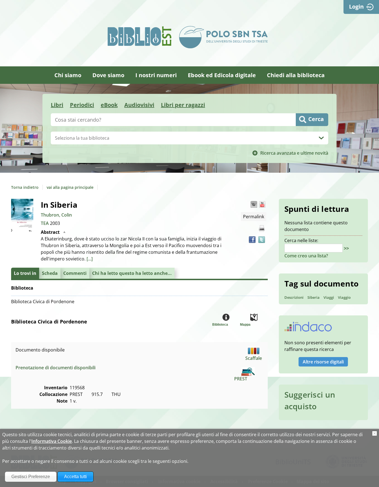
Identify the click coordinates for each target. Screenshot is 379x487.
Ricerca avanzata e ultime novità (294, 153)
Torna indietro (25, 187)
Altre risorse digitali (323, 362)
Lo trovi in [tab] (25, 273)
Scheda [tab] (50, 273)
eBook (109, 105)
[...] (90, 259)
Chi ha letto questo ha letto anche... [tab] (132, 273)
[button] (254, 204)
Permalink (253, 217)
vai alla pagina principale (70, 187)
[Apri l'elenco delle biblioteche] (321, 138)
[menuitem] (68, 75)
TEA (45, 223)
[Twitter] (261, 239)
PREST (240, 379)
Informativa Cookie (51, 441)
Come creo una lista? (306, 256)
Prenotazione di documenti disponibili (55, 368)
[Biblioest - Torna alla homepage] (139, 36)
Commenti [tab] (75, 273)
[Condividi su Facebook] (252, 239)
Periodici (82, 105)
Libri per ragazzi (183, 105)
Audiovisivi (139, 105)
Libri (57, 105)
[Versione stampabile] (261, 228)
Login (356, 6)
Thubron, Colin (56, 215)
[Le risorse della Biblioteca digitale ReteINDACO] (308, 328)
